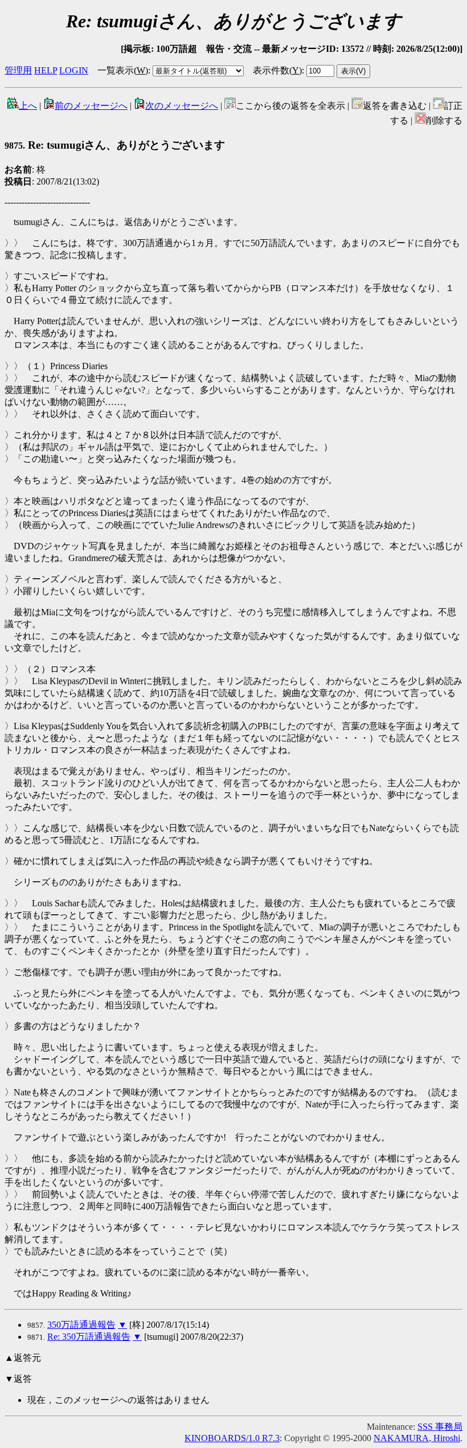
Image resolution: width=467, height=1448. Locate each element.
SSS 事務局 (439, 1426)
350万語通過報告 (81, 1325)
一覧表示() (122, 70)
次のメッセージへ (181, 106)
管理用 (18, 70)
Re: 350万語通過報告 (88, 1336)
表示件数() (277, 70)
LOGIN (73, 70)
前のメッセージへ (91, 106)
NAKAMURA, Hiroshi (417, 1438)
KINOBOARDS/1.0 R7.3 (232, 1438)
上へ (28, 106)
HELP (45, 70)
